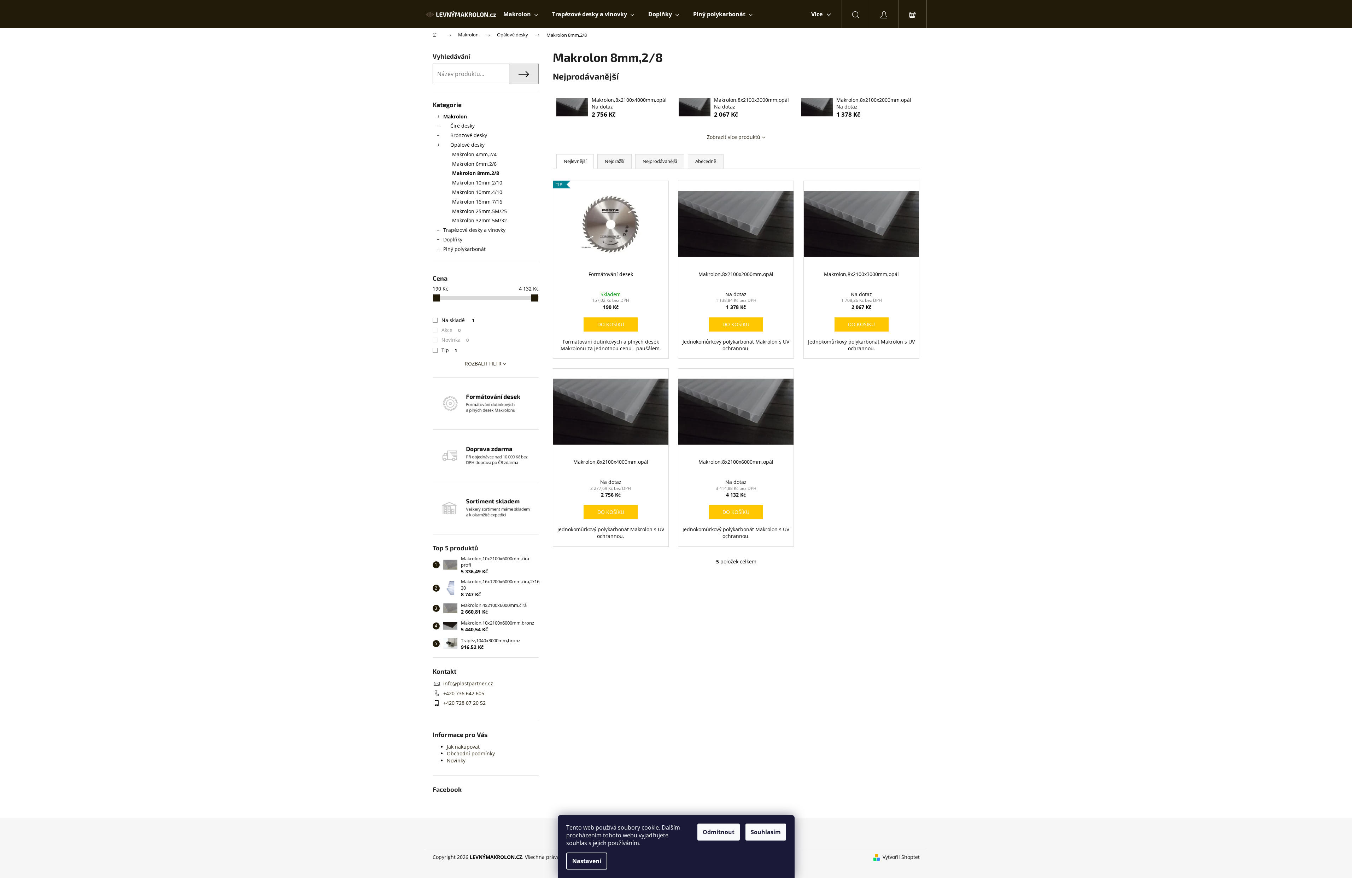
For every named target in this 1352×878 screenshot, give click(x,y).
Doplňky (452, 239)
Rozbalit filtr (483, 363)
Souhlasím (766, 832)
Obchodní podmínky (471, 753)
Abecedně (705, 161)
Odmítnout (718, 832)
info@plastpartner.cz (468, 683)
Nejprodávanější (660, 161)
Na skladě (458, 320)
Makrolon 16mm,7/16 (477, 201)
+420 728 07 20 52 (464, 703)
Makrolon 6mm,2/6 (474, 163)
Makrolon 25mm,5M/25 (479, 211)
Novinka (455, 339)
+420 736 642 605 (463, 693)
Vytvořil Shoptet (901, 857)
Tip (449, 350)
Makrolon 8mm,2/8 (475, 173)
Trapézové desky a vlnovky (474, 230)
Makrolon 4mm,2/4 (474, 154)
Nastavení (586, 861)
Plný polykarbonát (464, 249)
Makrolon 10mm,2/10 (477, 182)
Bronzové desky (468, 135)
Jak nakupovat (463, 746)
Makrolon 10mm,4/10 (477, 192)
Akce (451, 330)
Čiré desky (462, 125)
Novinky (456, 760)
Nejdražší (614, 161)
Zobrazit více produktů (733, 137)
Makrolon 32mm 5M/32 (479, 220)
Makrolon (455, 116)
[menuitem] (520, 14)
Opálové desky (467, 144)
